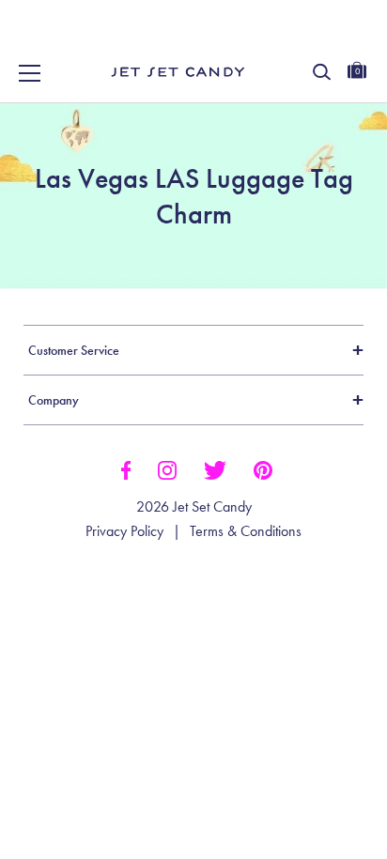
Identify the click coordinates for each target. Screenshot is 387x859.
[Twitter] (215, 468)
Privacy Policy (124, 531)
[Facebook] (125, 468)
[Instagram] (167, 468)
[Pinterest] (263, 468)
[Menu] (30, 73)
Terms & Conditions (246, 531)
